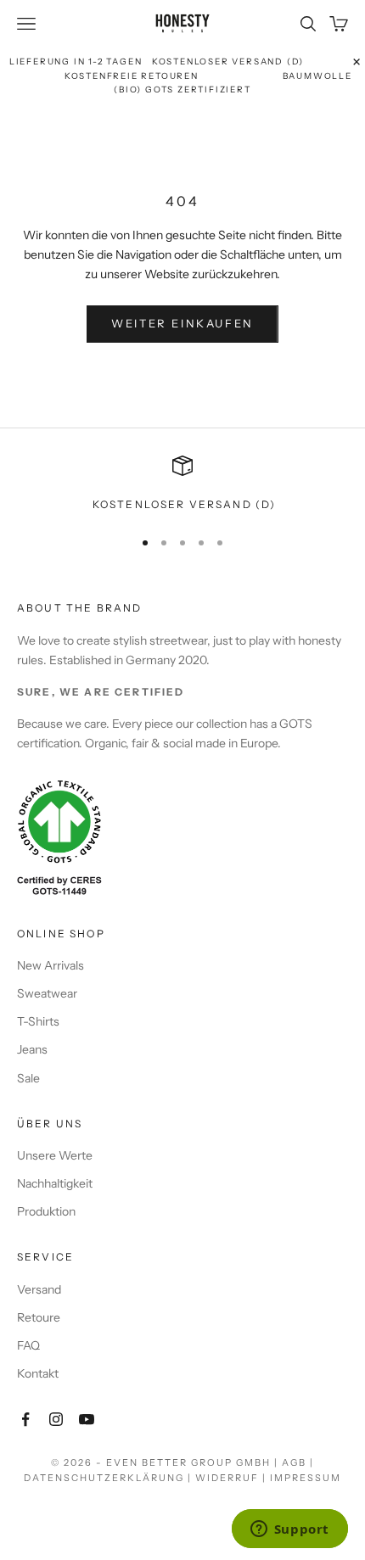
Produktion (46, 1211)
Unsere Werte (55, 1155)
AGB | (298, 1462)
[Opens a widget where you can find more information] (289, 1530)
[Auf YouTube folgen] (86, 1419)
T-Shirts (38, 1021)
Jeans (32, 1049)
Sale (28, 1078)
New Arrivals (50, 965)
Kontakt (38, 1373)
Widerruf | (232, 1478)
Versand (39, 1289)
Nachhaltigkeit (55, 1183)
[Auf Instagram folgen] (56, 1419)
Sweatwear (47, 993)
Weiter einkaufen (182, 323)
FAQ (28, 1345)
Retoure (38, 1317)
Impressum (305, 1478)
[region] (182, 484)
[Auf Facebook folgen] (25, 1419)
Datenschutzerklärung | (109, 1478)
